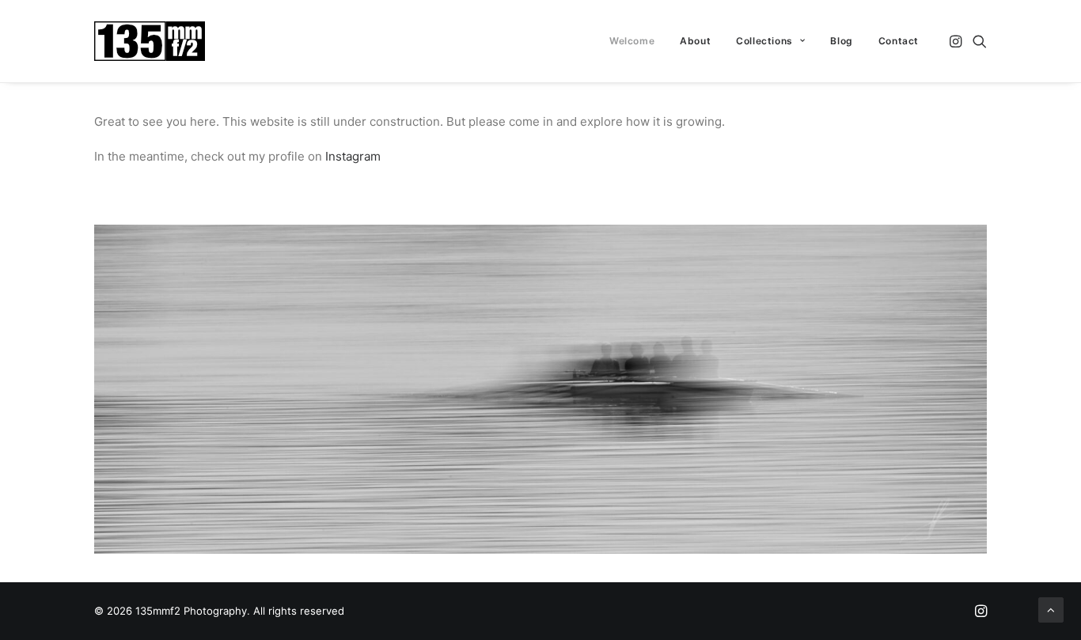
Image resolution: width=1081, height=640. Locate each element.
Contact (898, 41)
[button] (957, 41)
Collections (764, 41)
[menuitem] (632, 41)
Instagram (353, 156)
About (695, 41)
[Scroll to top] (1051, 608)
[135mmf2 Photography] (149, 41)
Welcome (631, 41)
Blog (841, 41)
